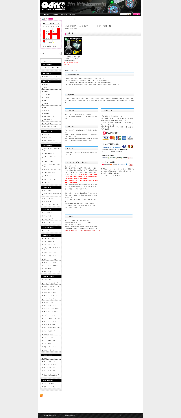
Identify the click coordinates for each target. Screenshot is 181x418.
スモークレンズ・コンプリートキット (52, 149)
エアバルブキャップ (49, 367)
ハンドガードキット (49, 340)
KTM (45, 107)
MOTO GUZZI (47, 123)
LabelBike (47, 134)
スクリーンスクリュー (50, 364)
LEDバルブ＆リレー (49, 176)
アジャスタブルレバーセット (52, 272)
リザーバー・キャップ (50, 259)
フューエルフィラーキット (51, 256)
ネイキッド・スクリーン (51, 296)
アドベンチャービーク (50, 347)
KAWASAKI (47, 94)
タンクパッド (47, 216)
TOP (47, 14)
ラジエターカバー (49, 334)
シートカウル (47, 343)
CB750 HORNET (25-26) (51, 77)
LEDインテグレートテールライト (52, 157)
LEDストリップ (48, 182)
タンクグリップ (48, 219)
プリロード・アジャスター (51, 262)
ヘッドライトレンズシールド (52, 318)
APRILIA (46, 110)
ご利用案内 (55, 14)
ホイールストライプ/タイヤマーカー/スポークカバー (52, 374)
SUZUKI (46, 85)
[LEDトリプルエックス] (73, 46)
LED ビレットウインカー (51, 238)
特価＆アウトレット (49, 140)
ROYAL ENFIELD (49, 117)
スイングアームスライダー (51, 283)
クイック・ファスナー (50, 371)
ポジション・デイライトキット (52, 169)
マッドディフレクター (50, 331)
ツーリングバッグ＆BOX (51, 205)
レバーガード (47, 268)
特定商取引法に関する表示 (69, 415)
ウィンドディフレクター (51, 311)
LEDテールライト (49, 153)
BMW (45, 101)
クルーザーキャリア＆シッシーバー (52, 194)
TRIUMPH (47, 97)
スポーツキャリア (49, 190)
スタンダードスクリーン (51, 305)
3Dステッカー (48, 212)
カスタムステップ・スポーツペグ (52, 248)
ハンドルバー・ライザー (51, 265)
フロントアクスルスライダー (52, 286)
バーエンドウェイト (49, 244)
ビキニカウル (47, 280)
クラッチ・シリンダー (50, 252)
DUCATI (46, 104)
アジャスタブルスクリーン (51, 308)
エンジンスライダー (49, 350)
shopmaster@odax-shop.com (88, 228)
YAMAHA (46, 91)
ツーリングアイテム (49, 361)
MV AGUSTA (47, 113)
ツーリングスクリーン (50, 299)
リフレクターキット (49, 358)
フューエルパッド (49, 222)
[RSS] (41, 396)
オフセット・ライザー (50, 387)
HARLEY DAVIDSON (50, 126)
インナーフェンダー (49, 324)
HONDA (46, 88)
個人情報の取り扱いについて (50, 415)
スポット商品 (47, 137)
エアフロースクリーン (50, 289)
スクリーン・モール (49, 315)
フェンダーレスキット (50, 321)
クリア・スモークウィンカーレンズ (52, 165)
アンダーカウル (48, 337)
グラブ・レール (48, 198)
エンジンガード (48, 201)
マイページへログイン (126, 14)
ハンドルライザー (49, 383)
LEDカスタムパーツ (49, 172)
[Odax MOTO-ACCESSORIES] (57, 11)
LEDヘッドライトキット (54, 67)
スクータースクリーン (50, 292)
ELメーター (47, 230)
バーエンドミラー (49, 241)
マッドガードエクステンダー (52, 327)
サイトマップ (73, 14)
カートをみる (136, 14)
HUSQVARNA (48, 120)
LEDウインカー (48, 161)
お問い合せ (64, 14)
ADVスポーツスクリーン (51, 302)
